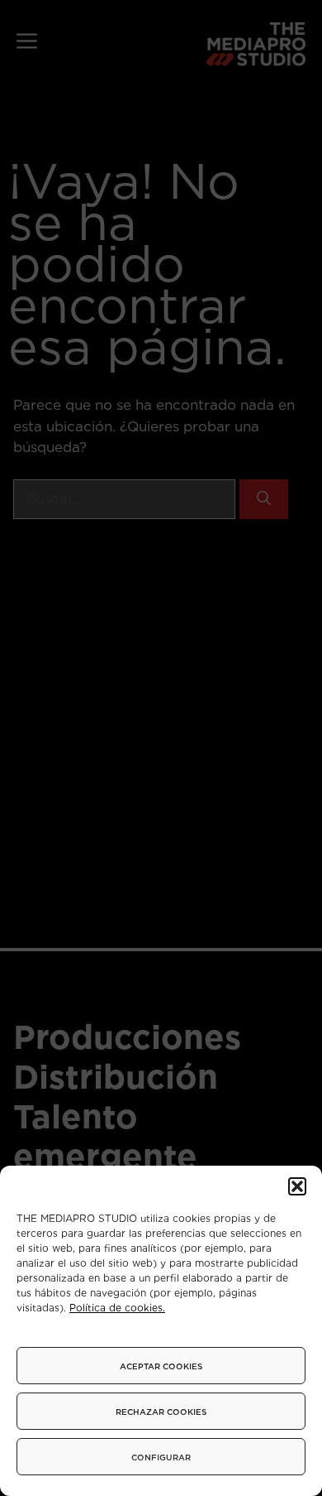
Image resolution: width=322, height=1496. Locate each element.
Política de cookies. (117, 1307)
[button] (297, 1186)
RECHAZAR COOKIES (161, 1412)
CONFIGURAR (161, 1457)
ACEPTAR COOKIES (161, 1366)
